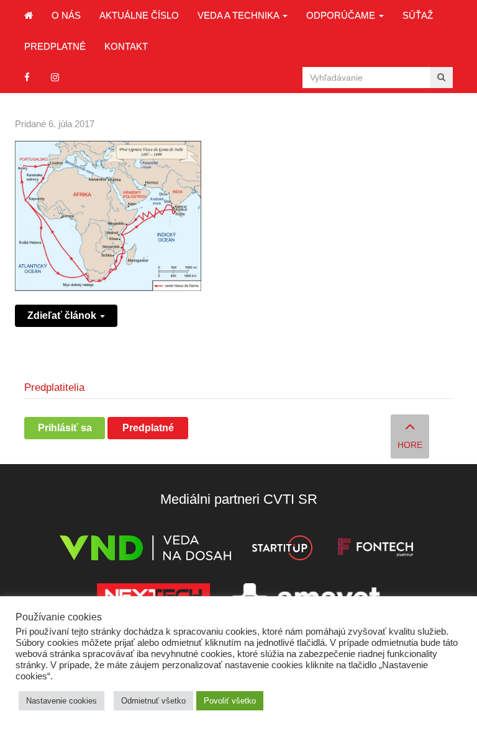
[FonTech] (375, 550)
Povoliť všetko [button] (230, 700)
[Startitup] (282, 550)
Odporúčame (342, 15)
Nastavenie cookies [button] (61, 700)
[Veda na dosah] (145, 550)
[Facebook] (27, 77)
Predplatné (55, 46)
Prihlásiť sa (65, 428)
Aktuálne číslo (139, 15)
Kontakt (126, 46)
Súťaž (417, 15)
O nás (66, 15)
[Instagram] (55, 77)
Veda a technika (239, 15)
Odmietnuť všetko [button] (153, 700)
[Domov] (28, 15)
